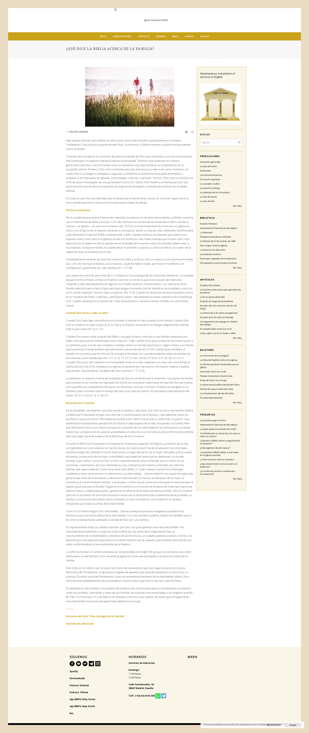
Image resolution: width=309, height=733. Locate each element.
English (204, 36)
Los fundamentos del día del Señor (217, 393)
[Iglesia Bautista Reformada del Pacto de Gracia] (154, 20)
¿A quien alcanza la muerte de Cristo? (218, 429)
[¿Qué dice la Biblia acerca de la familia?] (129, 97)
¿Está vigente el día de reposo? (215, 447)
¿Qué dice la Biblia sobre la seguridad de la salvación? (220, 442)
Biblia (175, 36)
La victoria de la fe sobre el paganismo (219, 312)
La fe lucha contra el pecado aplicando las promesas (220, 291)
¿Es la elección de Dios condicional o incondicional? (217, 472)
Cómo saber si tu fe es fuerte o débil (218, 333)
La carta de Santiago (210, 188)
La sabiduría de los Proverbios (215, 192)
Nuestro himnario (208, 223)
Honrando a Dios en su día (213, 371)
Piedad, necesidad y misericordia (216, 375)
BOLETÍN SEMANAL (186, 56)
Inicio (103, 36)
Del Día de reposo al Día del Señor (217, 389)
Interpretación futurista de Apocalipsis (218, 228)
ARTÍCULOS (207, 279)
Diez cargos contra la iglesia (213, 245)
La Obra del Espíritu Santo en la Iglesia (218, 360)
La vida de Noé (207, 201)
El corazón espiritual (210, 179)
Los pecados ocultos (210, 183)
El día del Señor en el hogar (213, 380)
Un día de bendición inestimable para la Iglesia (219, 366)
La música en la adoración (212, 249)
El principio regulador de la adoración (218, 258)
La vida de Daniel (208, 196)
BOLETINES (207, 349)
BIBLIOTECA (207, 217)
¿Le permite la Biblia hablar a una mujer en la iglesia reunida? (219, 454)
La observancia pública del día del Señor (220, 384)
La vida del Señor (208, 166)
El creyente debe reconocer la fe (216, 328)
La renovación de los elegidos (214, 355)
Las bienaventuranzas (211, 175)
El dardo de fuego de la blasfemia (216, 301)
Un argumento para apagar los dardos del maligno (219, 323)
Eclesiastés (205, 170)
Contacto (144, 36)
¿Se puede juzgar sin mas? (213, 420)
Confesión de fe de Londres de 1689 (217, 241)
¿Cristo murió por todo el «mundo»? (217, 459)
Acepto (293, 724)
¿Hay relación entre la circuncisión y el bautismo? (218, 465)
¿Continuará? (206, 232)
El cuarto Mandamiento (211, 397)
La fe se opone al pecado (212, 296)
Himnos (189, 36)
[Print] (186, 132)
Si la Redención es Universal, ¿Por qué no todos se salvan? (220, 435)
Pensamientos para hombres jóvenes (218, 262)
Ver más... (238, 205)
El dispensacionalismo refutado (215, 236)
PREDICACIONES (210, 156)
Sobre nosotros (122, 36)
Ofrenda (161, 36)
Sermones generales (210, 161)
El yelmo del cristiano (210, 285)
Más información (274, 724)
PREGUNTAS (207, 414)
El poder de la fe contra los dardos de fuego (218, 307)
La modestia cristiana (210, 254)
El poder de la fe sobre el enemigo (217, 317)
